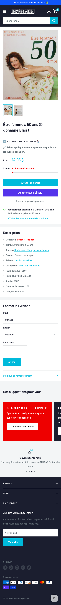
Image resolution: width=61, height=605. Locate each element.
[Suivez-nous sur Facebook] (5, 567)
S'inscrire (13, 542)
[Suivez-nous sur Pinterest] (23, 567)
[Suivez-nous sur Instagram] (17, 567)
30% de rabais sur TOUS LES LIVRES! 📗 (30, 2)
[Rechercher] (54, 20)
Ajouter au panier (30, 182)
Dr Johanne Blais (23, 250)
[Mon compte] (49, 11)
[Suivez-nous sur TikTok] (29, 567)
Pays (5, 312)
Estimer (12, 361)
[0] (55, 11)
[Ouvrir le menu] (4, 11)
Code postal (9, 342)
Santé (20, 265)
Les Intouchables (23, 260)
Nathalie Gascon (41, 250)
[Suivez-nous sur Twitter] (11, 567)
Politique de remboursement (17, 375)
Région (6, 327)
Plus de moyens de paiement (30, 201)
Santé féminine (32, 265)
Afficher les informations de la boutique (28, 218)
